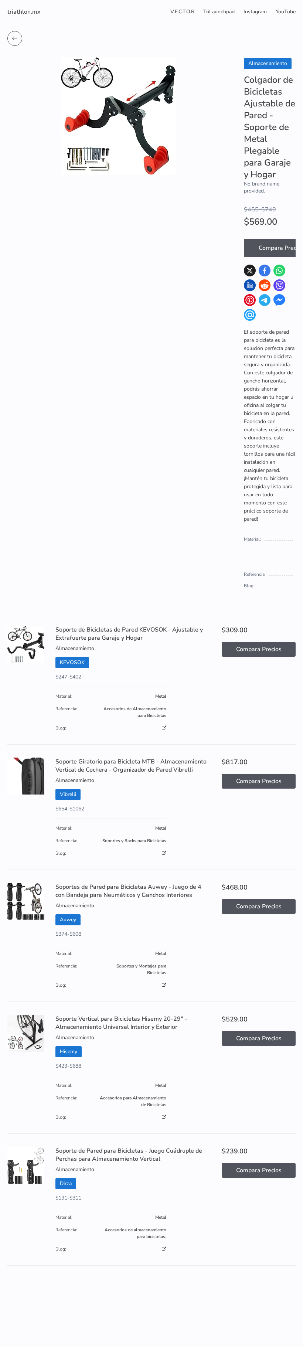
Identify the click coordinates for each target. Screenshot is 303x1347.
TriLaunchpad (219, 11)
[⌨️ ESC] (14, 38)
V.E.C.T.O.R (182, 11)
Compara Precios (259, 649)
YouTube (286, 11)
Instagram (255, 11)
